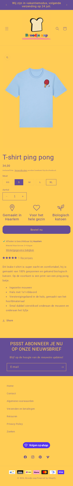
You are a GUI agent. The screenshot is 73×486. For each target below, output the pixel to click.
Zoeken (11, 431)
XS (9, 183)
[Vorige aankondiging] (6, 5)
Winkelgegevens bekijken (20, 250)
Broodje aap (31, 478)
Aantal (6, 189)
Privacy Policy (15, 424)
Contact (11, 393)
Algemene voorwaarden (20, 401)
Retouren (12, 416)
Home (10, 386)
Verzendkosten (21, 170)
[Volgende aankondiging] (66, 5)
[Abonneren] (62, 367)
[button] (7, 28)
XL (51, 182)
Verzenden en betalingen (21, 408)
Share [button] (9, 320)
